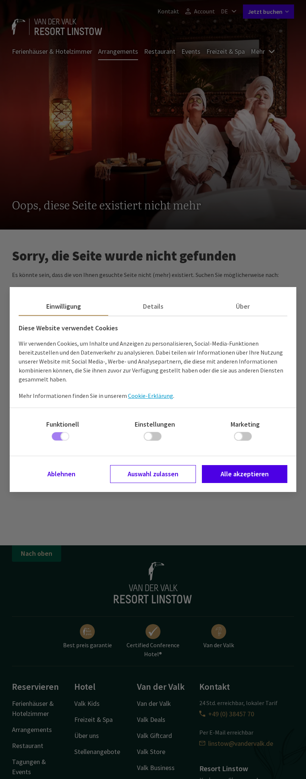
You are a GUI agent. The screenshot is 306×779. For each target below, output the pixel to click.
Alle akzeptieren (245, 474)
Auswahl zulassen (153, 474)
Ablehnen (61, 474)
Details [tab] (153, 306)
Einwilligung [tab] (63, 306)
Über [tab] (243, 306)
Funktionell (62, 424)
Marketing (245, 424)
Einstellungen (155, 424)
